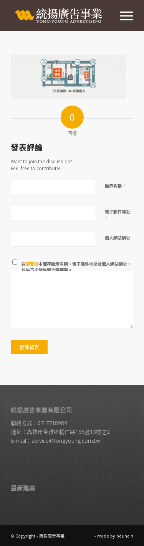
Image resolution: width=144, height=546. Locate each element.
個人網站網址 (117, 238)
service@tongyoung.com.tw (65, 440)
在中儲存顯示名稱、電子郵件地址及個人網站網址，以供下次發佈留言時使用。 (76, 267)
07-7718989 (52, 423)
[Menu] (122, 15)
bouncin (124, 536)
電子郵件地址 (117, 215)
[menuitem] (122, 15)
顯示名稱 (115, 185)
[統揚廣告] (60, 15)
